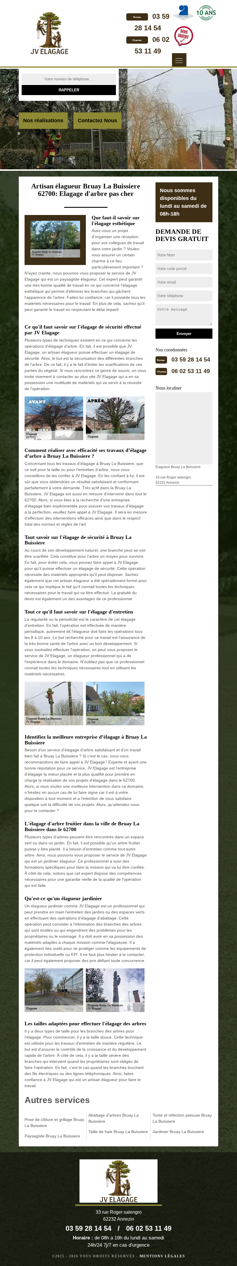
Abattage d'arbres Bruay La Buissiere (113, 1118)
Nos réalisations (43, 120)
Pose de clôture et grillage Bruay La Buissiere (54, 1122)
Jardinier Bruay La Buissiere (178, 1131)
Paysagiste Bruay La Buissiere (52, 1136)
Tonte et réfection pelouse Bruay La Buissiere (182, 1118)
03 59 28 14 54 (190, 359)
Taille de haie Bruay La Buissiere (118, 1131)
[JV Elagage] (49, 33)
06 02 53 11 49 (190, 371)
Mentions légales (162, 1256)
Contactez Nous (97, 120)
